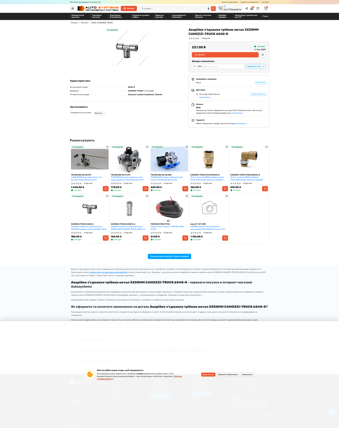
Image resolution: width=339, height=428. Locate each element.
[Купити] (106, 188)
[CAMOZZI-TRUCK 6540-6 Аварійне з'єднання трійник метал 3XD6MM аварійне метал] (90, 208)
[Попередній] (113, 159)
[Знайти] (213, 8)
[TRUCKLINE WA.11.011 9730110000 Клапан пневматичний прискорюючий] (129, 159)
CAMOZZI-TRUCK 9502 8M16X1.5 (245, 175)
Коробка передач (222, 16)
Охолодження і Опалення (179, 16)
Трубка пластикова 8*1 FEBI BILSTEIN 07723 (167, 227)
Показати (232, 9)
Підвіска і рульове (159, 16)
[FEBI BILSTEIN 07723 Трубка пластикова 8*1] (169, 208)
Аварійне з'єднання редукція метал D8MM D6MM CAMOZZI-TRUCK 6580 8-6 (128, 227)
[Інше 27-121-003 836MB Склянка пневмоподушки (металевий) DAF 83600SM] (209, 208)
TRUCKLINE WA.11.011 (120, 175)
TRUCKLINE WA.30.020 (161, 175)
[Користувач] (246, 8)
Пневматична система (78, 16)
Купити (201, 55)
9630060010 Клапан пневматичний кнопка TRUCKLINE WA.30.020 (167, 178)
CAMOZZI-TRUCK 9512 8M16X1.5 (205, 175)
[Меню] (72, 8)
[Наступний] (146, 159)
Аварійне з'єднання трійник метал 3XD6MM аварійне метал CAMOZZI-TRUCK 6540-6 (89, 227)
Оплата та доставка (229, 2)
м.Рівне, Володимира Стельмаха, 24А (86, 2)
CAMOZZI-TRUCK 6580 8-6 (123, 224)
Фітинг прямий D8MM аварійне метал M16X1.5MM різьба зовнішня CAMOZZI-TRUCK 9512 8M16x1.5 (207, 178)
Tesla (265, 16)
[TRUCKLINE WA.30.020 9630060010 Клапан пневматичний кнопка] (169, 159)
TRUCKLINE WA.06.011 (81, 175)
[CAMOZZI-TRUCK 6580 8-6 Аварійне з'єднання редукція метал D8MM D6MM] (129, 208)
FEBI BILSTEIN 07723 (160, 224)
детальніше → (205, 97)
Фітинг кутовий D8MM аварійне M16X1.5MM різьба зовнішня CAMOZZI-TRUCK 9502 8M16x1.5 (247, 178)
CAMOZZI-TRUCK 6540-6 (82, 224)
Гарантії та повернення (249, 2)
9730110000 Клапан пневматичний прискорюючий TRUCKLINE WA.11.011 (127, 178)
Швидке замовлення (203, 61)
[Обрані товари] (258, 8)
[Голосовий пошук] (208, 8)
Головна (74, 23)
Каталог (130, 8)
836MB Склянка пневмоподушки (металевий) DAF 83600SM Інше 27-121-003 (208, 227)
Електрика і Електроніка (116, 16)
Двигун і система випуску (203, 16)
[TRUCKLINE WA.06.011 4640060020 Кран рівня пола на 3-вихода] (90, 159)
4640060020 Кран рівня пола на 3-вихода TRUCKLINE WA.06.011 (86, 178)
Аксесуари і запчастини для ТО (246, 16)
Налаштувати (247, 374)
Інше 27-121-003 (198, 224)
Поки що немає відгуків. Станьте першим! (169, 256)
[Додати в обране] (263, 55)
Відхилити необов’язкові (227, 374)
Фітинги (84, 23)
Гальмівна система (97, 16)
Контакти (265, 2)
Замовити (254, 66)
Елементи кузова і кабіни (140, 16)
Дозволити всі (208, 374)
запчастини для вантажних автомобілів (109, 272)
